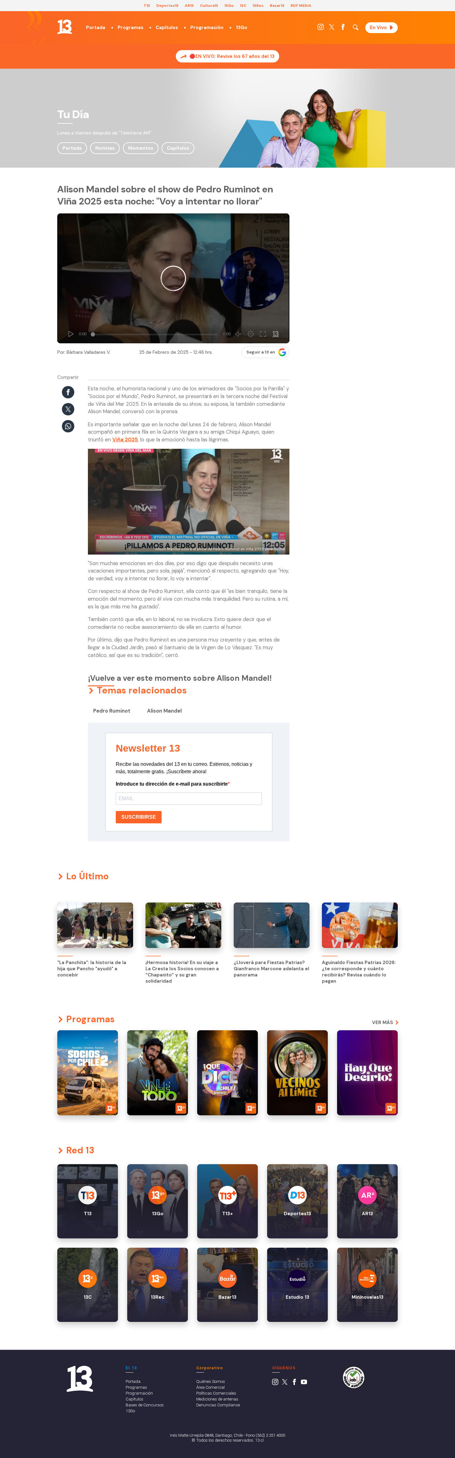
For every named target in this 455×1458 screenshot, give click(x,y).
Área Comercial (210, 1387)
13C (243, 5)
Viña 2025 (125, 439)
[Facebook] (343, 28)
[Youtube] (304, 1383)
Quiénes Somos (210, 1381)
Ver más (382, 1022)
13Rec (258, 5)
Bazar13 (277, 5)
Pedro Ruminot (111, 711)
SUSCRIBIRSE (138, 817)
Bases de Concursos (145, 1404)
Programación (206, 27)
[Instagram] (321, 28)
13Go (229, 5)
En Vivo (378, 27)
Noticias (105, 148)
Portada (95, 27)
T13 (147, 5)
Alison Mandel (164, 711)
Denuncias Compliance (218, 1404)
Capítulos (167, 27)
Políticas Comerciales (216, 1393)
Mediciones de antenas (217, 1398)
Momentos (140, 148)
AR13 (189, 5)
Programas (130, 27)
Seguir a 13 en (260, 352)
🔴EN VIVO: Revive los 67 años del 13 (232, 56)
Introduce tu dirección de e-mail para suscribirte (172, 784)
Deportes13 (167, 5)
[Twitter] (332, 28)
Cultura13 (209, 5)
